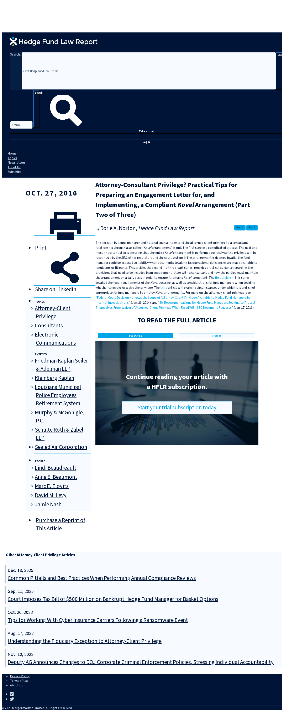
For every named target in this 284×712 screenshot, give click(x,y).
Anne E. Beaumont (56, 477)
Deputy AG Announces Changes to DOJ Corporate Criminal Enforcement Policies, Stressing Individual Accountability (141, 662)
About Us (14, 167)
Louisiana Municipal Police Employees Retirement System (58, 395)
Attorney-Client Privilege (52, 312)
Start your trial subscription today (177, 408)
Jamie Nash (48, 504)
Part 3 (252, 227)
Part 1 (239, 227)
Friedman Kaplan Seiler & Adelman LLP (61, 365)
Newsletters (17, 162)
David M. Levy (51, 495)
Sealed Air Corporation (61, 447)
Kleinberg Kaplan (54, 378)
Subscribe (14, 172)
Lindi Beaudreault (55, 468)
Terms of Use (19, 681)
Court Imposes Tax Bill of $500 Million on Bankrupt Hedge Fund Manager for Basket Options (113, 599)
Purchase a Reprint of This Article (60, 524)
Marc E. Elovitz (52, 486)
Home (12, 153)
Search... (16, 54)
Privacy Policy (20, 676)
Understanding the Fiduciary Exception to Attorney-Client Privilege (85, 641)
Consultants (49, 326)
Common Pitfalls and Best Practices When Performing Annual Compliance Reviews (102, 578)
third (164, 287)
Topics (12, 158)
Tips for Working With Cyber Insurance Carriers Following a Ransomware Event (98, 620)
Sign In (216, 336)
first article (223, 277)
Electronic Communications (55, 339)
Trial (146, 131)
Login (146, 142)
